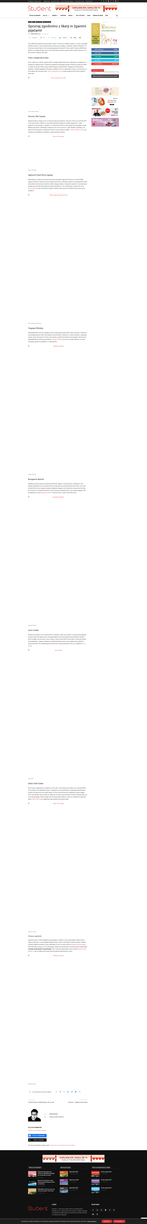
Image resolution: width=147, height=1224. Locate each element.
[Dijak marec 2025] (64, 1182)
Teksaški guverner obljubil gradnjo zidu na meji (41, 1102)
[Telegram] (75, 1092)
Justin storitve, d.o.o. (36, 33)
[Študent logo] (41, 8)
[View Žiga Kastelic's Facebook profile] (45, 1114)
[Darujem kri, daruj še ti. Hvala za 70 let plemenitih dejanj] (87, 9)
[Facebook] (101, 1)
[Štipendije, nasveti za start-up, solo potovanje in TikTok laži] (32, 1191)
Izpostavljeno (39, 22)
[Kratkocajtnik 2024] (95, 1174)
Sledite (116, 53)
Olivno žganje (32, 188)
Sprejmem (107, 1221)
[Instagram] (104, 1)
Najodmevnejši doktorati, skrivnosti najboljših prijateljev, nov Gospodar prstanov (46, 1173)
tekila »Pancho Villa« (77, 130)
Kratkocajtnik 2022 (106, 1188)
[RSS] (106, 1)
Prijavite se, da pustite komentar (37, 1130)
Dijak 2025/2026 (73, 1171)
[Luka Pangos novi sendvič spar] (105, 117)
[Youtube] (116, 1)
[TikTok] (111, 1)
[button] (117, 15)
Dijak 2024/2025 (73, 1188)
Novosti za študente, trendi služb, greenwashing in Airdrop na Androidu (46, 1182)
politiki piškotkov (91, 1221)
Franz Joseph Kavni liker (54, 71)
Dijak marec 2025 (74, 1180)
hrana (33, 22)
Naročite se (115, 63)
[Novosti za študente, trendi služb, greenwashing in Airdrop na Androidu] (32, 1183)
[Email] (72, 1092)
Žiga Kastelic (53, 1114)
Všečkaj (116, 49)
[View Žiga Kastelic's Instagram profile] (45, 1117)
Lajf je (30, 22)
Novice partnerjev (47, 22)
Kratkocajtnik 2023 (106, 1180)
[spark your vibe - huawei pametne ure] (105, 107)
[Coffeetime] (105, 96)
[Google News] (118, 1)
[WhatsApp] (64, 1092)
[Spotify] (108, 1)
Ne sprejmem (119, 1221)
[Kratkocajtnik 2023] (95, 1182)
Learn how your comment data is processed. (62, 1145)
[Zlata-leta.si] (104, 44)
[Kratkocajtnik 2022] (95, 1190)
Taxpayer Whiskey (57, 339)
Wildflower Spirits (76, 944)
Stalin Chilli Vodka (37, 799)
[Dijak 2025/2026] (64, 1174)
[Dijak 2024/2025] (64, 1190)
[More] (80, 37)
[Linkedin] (68, 1092)
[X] (113, 1)
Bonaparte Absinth (46, 492)
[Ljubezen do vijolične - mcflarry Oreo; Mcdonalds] (105, 127)
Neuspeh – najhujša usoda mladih (77, 1102)
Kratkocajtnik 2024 (106, 1171)
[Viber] (79, 1092)
